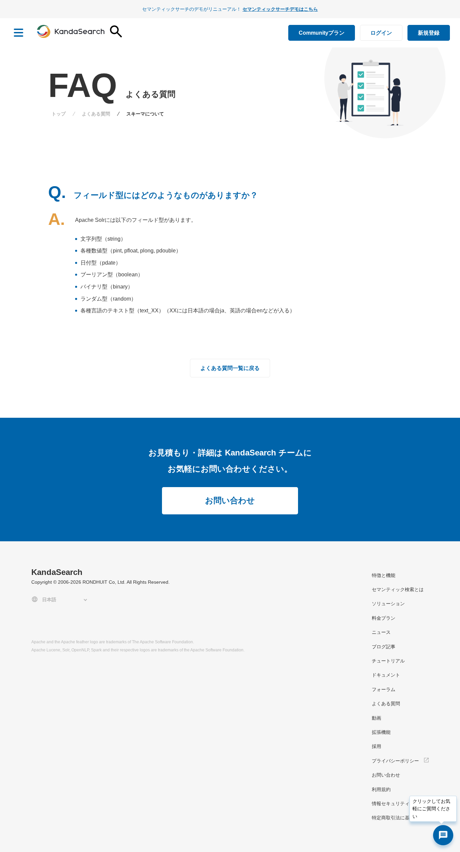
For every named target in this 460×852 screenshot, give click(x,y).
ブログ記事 (383, 646)
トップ (59, 113)
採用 (376, 746)
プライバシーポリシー (395, 760)
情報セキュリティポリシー (400, 803)
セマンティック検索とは (398, 589)
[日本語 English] (60, 599)
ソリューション (388, 603)
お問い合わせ (230, 500)
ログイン (381, 33)
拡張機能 (381, 732)
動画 (376, 718)
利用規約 (381, 789)
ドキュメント (386, 675)
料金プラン (383, 618)
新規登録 (428, 33)
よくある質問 (96, 113)
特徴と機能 (383, 575)
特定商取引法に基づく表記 (400, 817)
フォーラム (383, 689)
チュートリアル (388, 660)
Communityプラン (321, 33)
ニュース (381, 632)
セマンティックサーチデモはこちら (280, 9)
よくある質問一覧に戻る (230, 368)
